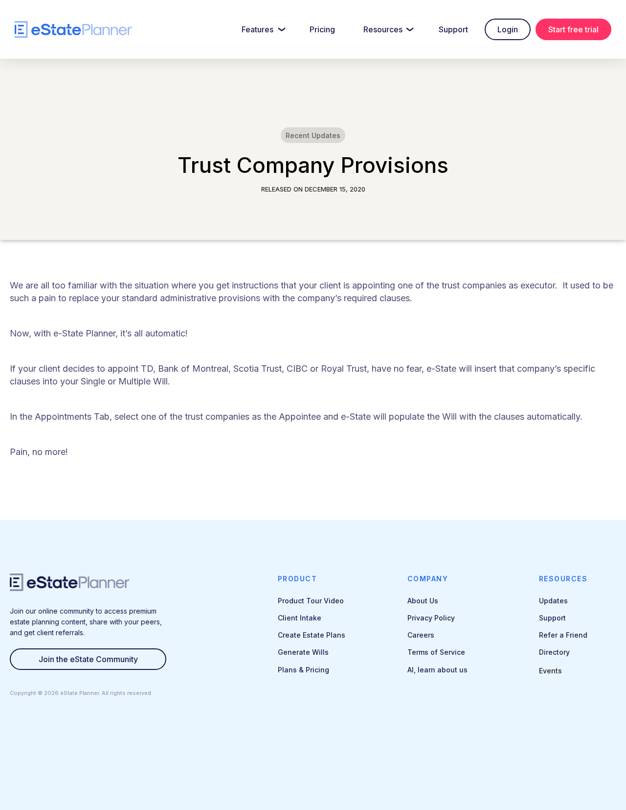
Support (453, 29)
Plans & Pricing (303, 670)
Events (550, 671)
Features (257, 29)
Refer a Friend (563, 635)
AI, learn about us (437, 670)
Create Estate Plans (311, 635)
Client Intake (299, 618)
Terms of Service (436, 652)
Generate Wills (303, 652)
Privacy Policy (431, 618)
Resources (382, 29)
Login (507, 29)
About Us (422, 600)
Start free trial (573, 29)
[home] (73, 29)
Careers (420, 635)
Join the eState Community (88, 659)
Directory (554, 652)
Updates (553, 600)
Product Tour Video (311, 600)
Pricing (322, 29)
